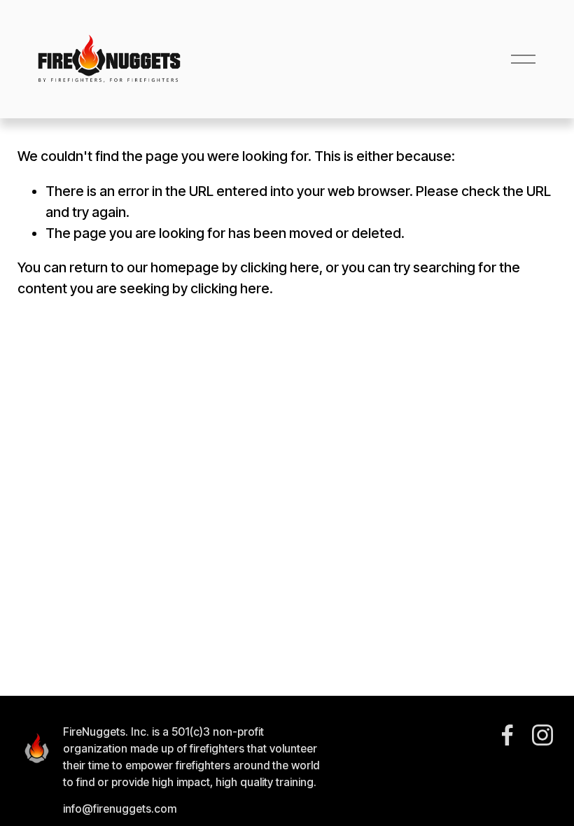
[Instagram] (542, 735)
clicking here (279, 267)
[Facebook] (507, 735)
